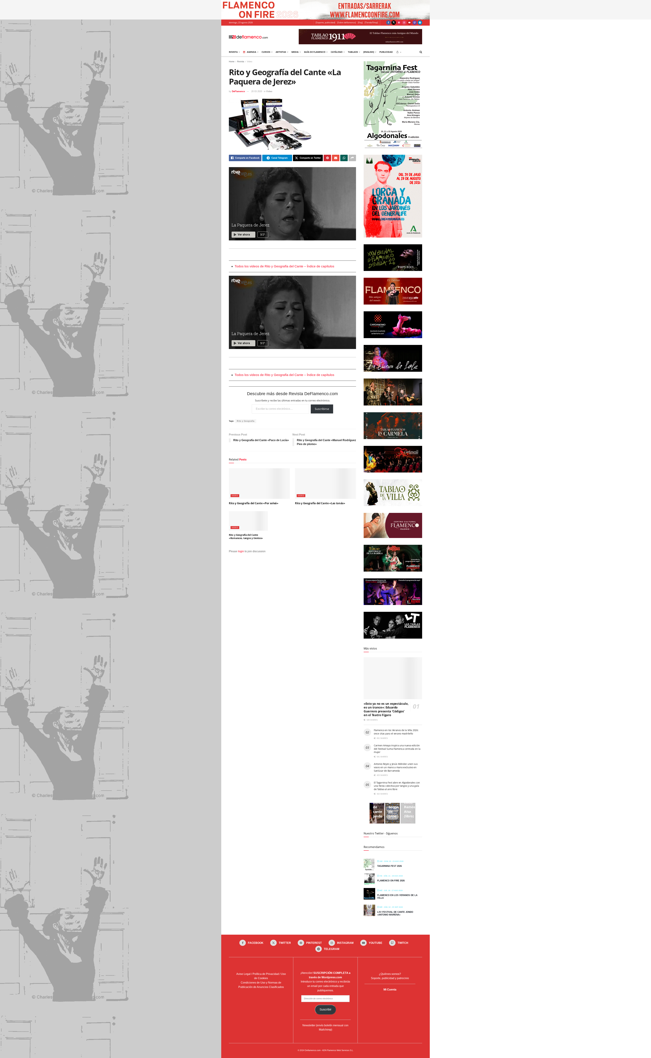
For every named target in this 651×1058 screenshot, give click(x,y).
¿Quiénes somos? (390, 973)
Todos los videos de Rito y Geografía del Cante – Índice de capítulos (284, 266)
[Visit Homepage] (248, 36)
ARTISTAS (281, 51)
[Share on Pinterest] (327, 158)
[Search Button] (421, 52)
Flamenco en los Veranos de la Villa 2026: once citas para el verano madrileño (396, 732)
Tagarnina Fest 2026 (389, 866)
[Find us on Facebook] (388, 23)
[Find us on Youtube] (409, 23)
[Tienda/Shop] (371, 22)
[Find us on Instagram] (404, 23)
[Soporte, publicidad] (325, 22)
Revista (240, 61)
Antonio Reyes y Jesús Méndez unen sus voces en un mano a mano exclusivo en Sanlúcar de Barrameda (396, 767)
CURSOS (266, 51)
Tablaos (353, 51)
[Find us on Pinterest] (399, 23)
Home (231, 61)
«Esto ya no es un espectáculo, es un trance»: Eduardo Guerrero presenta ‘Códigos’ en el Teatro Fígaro (386, 709)
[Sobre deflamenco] (346, 22)
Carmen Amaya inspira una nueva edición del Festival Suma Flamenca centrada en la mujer (397, 749)
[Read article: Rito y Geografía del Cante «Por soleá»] (259, 483)
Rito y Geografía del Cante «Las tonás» (320, 503)
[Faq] (360, 22)
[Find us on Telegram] (420, 23)
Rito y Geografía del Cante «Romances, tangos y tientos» (246, 536)
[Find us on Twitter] (393, 23)
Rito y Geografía (245, 421)
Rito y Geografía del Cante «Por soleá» (253, 503)
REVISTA (233, 51)
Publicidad (386, 51)
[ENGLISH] (368, 51)
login (241, 551)
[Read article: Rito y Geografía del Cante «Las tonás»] (325, 483)
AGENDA (251, 51)
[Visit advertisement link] (325, 10)
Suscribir (325, 1009)
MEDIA (295, 51)
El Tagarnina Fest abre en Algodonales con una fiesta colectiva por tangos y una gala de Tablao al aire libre (397, 786)
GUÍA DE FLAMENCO (314, 51)
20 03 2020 (256, 91)
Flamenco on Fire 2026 (391, 880)
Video (249, 61)
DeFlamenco (238, 91)
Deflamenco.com (313, 1050)
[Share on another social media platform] (352, 158)
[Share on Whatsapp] (344, 158)
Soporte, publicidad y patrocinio (390, 978)
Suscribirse (322, 409)
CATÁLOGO (336, 51)
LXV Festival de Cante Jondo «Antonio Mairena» (395, 913)
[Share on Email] (335, 158)
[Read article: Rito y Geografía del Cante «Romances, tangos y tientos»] (248, 521)
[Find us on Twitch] (414, 23)
